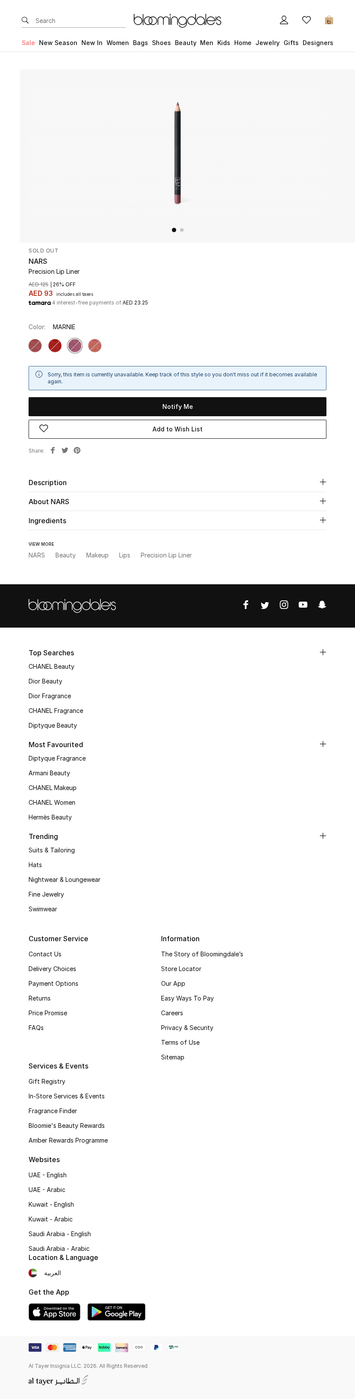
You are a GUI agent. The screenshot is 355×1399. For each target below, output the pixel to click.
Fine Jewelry (46, 894)
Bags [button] (140, 42)
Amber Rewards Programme (68, 1140)
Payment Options (53, 983)
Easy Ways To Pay (187, 998)
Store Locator (181, 968)
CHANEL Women (52, 802)
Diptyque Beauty (53, 725)
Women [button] (117, 42)
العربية (52, 1272)
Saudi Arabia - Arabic (59, 1248)
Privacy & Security (187, 1027)
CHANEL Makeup (53, 787)
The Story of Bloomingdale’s (202, 954)
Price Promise (48, 1013)
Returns (40, 998)
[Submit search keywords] (25, 20)
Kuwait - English (51, 1204)
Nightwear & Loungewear (64, 879)
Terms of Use (180, 1042)
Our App (173, 983)
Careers (172, 1013)
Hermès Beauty (50, 817)
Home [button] (243, 42)
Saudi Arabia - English (60, 1233)
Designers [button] (318, 42)
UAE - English (48, 1175)
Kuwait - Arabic (51, 1219)
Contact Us (45, 954)
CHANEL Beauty (51, 666)
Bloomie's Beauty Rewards (67, 1125)
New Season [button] (58, 42)
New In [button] (92, 42)
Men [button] (206, 42)
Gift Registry (47, 1081)
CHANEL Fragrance (56, 710)
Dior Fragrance (50, 696)
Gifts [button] (291, 42)
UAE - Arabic (47, 1189)
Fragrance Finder (53, 1110)
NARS (38, 261)
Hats (35, 864)
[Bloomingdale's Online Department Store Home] (177, 20)
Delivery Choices (52, 968)
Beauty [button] (186, 42)
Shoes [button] (161, 42)
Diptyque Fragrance (57, 758)
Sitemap (172, 1057)
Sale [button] (28, 42)
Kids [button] (223, 42)
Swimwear (43, 909)
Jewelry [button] (267, 42)
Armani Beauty (49, 773)
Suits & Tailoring (52, 850)
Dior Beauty (45, 681)
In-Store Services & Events (67, 1096)
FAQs (36, 1027)
